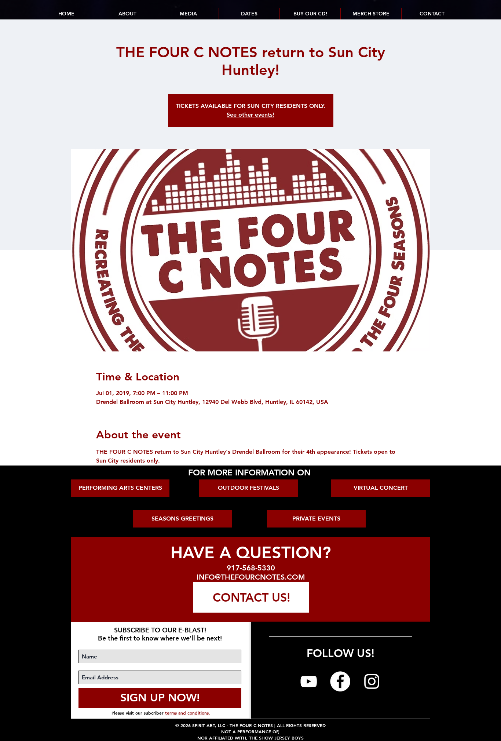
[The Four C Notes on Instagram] (372, 681)
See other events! (250, 114)
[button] (249, 13)
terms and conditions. (187, 713)
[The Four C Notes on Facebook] (340, 681)
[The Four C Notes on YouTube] (309, 681)
